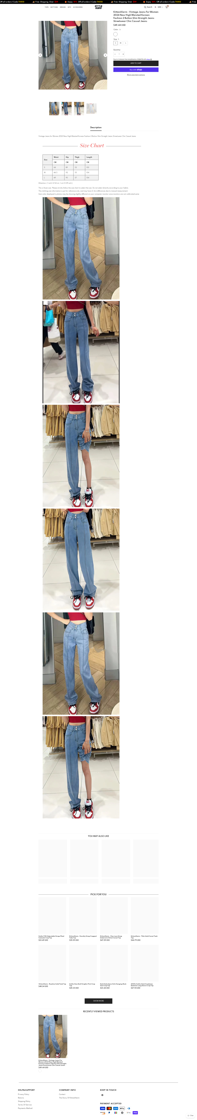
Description (96, 128)
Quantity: (117, 50)
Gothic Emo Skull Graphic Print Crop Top (82, 984)
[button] (40, 55)
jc (40, 1070)
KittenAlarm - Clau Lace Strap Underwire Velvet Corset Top (111, 937)
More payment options (136, 75)
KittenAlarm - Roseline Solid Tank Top (52, 984)
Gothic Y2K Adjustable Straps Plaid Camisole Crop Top (51, 937)
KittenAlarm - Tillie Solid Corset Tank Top (144, 937)
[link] (52, 879)
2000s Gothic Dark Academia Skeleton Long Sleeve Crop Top (142, 984)
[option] (72, 55)
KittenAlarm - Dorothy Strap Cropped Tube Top (83, 937)
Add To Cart (136, 63)
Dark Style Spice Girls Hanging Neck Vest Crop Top (113, 984)
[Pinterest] (102, 1095)
